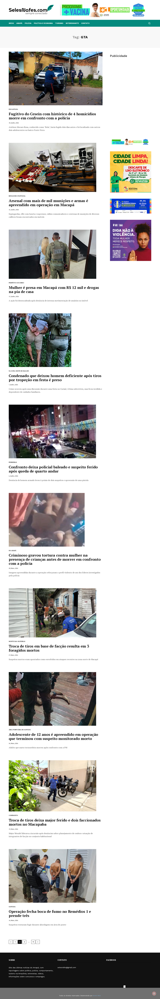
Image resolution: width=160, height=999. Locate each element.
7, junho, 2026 (13, 385)
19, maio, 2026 (13, 829)
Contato (85, 23)
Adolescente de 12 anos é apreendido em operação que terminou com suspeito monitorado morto (53, 736)
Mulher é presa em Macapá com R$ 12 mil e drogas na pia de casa (54, 289)
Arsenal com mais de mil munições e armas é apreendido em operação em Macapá (48, 202)
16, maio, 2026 (13, 920)
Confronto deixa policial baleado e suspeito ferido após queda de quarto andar (53, 469)
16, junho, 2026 (14, 210)
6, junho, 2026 (13, 476)
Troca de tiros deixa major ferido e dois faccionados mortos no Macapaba (54, 822)
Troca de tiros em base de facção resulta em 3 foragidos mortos (49, 648)
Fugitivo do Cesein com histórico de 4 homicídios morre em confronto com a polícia (52, 115)
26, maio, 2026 (13, 743)
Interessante (72, 23)
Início (11, 23)
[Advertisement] (130, 79)
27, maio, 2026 (13, 655)
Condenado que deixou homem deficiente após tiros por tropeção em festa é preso (55, 377)
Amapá (19, 23)
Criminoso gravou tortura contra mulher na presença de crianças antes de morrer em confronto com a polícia (55, 559)
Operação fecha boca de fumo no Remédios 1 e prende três (50, 913)
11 (33, 942)
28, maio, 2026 (13, 568)
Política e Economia (43, 23)
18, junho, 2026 (14, 123)
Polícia (28, 23)
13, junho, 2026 (14, 296)
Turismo (59, 23)
